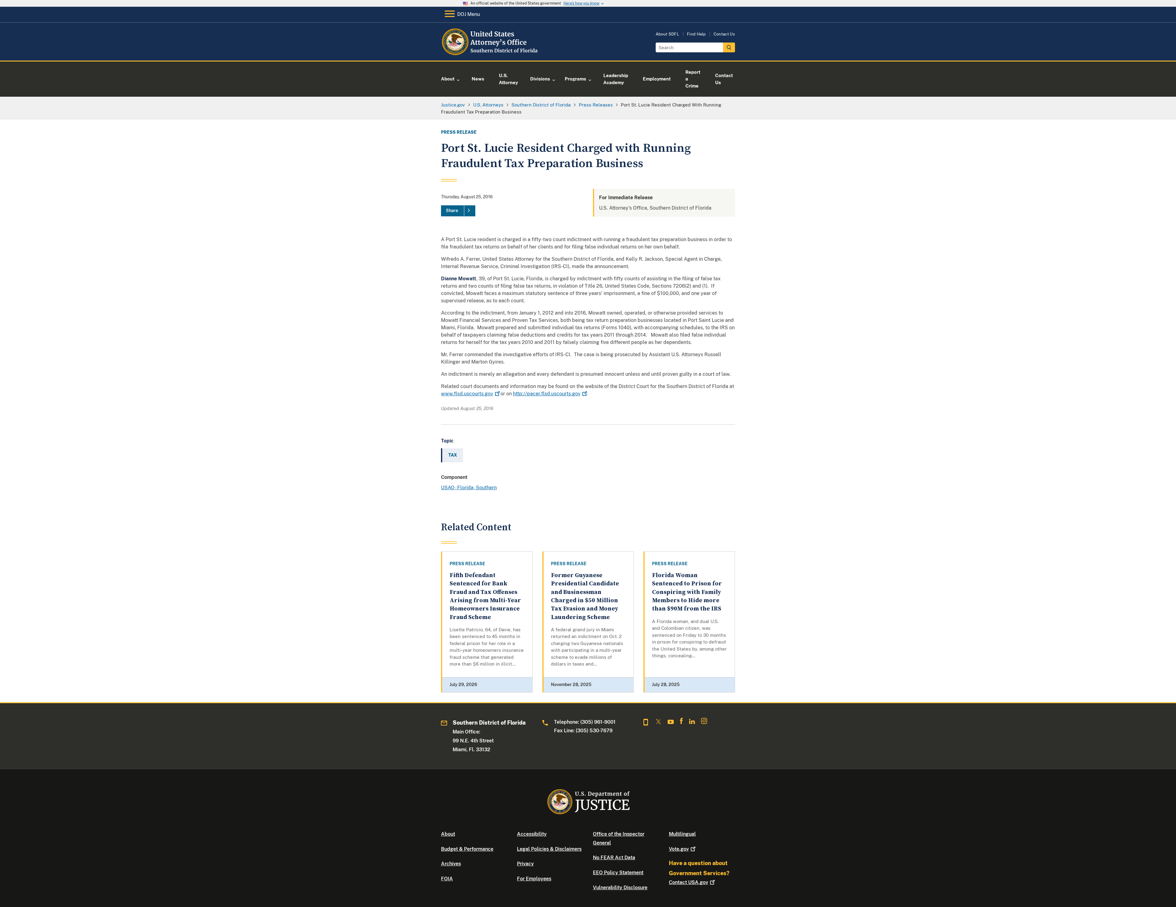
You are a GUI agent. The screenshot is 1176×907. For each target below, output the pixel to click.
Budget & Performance (467, 849)
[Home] (491, 53)
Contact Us (724, 34)
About (448, 834)
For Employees (534, 879)
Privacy (525, 864)
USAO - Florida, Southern (469, 488)
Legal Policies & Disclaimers (549, 849)
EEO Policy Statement (618, 872)
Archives (451, 864)
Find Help (696, 34)
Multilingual (682, 834)
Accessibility (532, 834)
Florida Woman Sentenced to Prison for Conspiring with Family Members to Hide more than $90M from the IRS (687, 592)
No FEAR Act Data (614, 857)
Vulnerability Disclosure (620, 887)
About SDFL (667, 34)
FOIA (447, 879)
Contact (688, 882)
